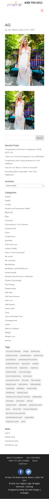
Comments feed (11, 441)
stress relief (10, 308)
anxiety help (35, 351)
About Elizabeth (14, 457)
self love (30, 401)
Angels (8, 196)
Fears (7, 232)
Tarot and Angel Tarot (14, 316)
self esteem (20, 401)
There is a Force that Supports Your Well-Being (24, 156)
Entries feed (10, 437)
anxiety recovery (12, 355)
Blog (7, 216)
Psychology (9, 284)
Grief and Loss (11, 244)
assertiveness (11, 360)
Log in (7, 433)
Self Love (9, 300)
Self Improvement (12, 296)
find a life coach (11, 368)
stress (8, 409)
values (7, 324)
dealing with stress (12, 364)
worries (8, 340)
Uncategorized (11, 320)
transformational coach (14, 417)
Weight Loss (10, 336)
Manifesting (10, 264)
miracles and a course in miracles (18, 397)
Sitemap (29, 486)
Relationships (10, 288)
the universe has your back (15, 413)
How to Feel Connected (14, 252)
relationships (37, 397)
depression (26, 364)
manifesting (10, 388)
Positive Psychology (13, 280)
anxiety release (25, 355)
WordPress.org (11, 445)
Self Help (8, 292)
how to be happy (25, 372)
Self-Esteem (10, 304)
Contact (23, 464)
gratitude (8, 240)
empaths (35, 364)
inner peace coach (12, 380)
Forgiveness (10, 236)
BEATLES (9, 212)
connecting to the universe (27, 360)
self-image (9, 401)
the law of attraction (30, 409)
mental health (10, 272)
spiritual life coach (35, 405)
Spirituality (22, 405)
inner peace (27, 376)
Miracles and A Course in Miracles (19, 276)
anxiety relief (38, 355)
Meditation (20, 388)
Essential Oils (10, 228)
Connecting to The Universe (16, 224)
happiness (34, 368)
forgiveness (24, 368)
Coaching (9, 220)
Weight (8, 332)
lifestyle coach (11, 384)
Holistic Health (11, 248)
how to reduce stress (13, 376)
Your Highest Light (15, 30)
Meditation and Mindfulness (16, 268)
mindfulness (10, 393)
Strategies (24, 493)
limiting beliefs (35, 384)
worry (23, 422)
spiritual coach (11, 405)
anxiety (8, 204)
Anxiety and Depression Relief (17, 208)
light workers (23, 384)
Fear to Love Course (19, 460)
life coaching (10, 260)
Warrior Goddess (12, 328)
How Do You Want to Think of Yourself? (21, 168)
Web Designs (33, 489)
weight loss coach (12, 422)
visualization (29, 417)
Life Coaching (33, 457)
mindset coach (22, 393)
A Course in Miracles (13, 351)
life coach (9, 256)
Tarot (7, 312)
